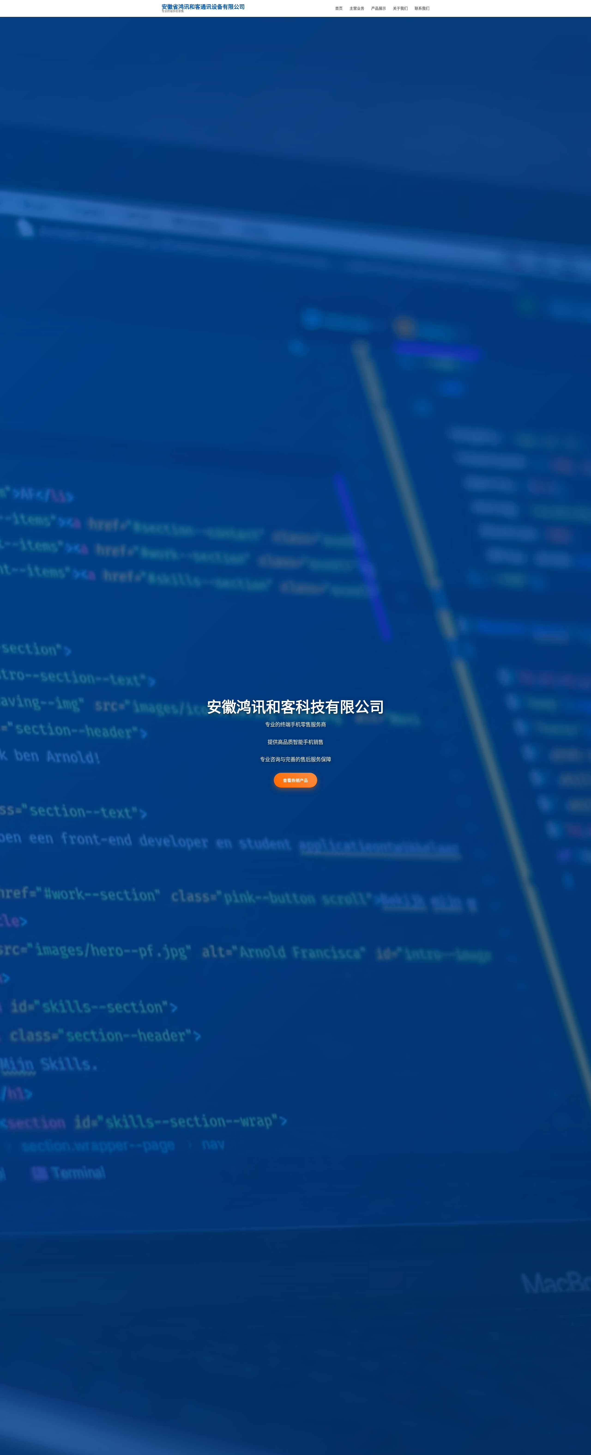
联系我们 (422, 8)
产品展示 (378, 8)
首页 (339, 8)
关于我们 (400, 8)
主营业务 (357, 8)
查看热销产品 (295, 780)
